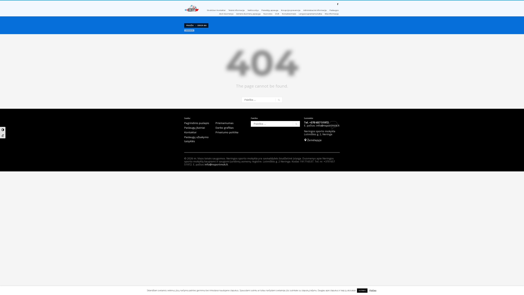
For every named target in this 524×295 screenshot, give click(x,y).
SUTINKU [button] (362, 290)
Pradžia (190, 25)
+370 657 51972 (319, 122)
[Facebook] (338, 4)
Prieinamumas (224, 123)
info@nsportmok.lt (328, 125)
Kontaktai (190, 132)
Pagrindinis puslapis (196, 123)
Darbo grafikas (224, 127)
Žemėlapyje (314, 140)
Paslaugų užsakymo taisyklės (196, 139)
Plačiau (372, 290)
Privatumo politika (226, 132)
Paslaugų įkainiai (194, 127)
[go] (278, 100)
